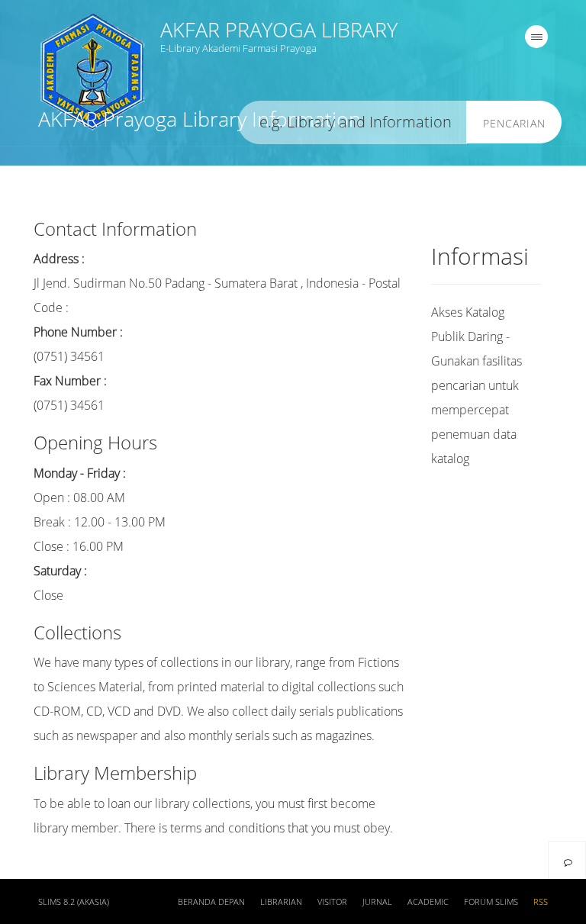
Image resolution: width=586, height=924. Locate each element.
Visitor (332, 902)
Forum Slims (491, 902)
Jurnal (377, 902)
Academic (428, 902)
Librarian (281, 902)
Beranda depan (211, 902)
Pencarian (514, 123)
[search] (352, 122)
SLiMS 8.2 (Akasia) (73, 902)
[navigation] (536, 36)
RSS (540, 902)
